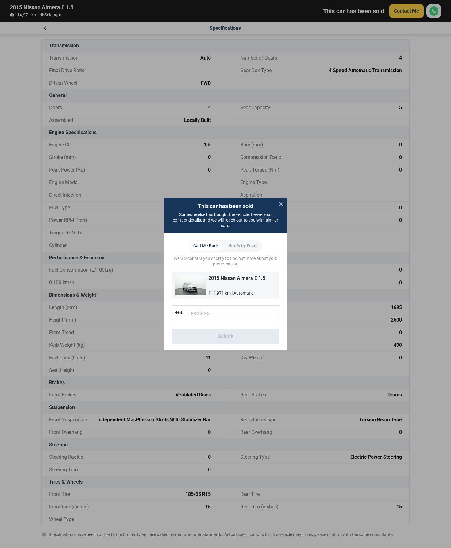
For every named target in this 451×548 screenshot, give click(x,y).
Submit (225, 336)
